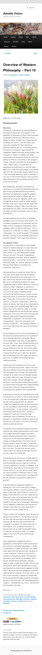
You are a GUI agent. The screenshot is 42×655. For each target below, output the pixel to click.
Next (36, 53)
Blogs (21, 37)
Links (23, 42)
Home (6, 37)
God (28, 597)
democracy (7, 597)
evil (25, 597)
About (30, 42)
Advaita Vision (13, 13)
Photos (14, 46)
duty (12, 597)
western (13, 601)
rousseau (26, 599)
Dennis (27, 75)
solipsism (33, 599)
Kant (4, 599)
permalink (6, 603)
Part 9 (10, 118)
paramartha (11, 599)
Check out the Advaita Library (13, 610)
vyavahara (6, 601)
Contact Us (7, 613)
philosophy (19, 599)
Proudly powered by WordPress (21, 651)
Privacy (6, 46)
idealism (33, 597)
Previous (7, 53)
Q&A (27, 37)
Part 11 (9, 590)
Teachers (7, 42)
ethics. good (19, 597)
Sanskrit (15, 42)
